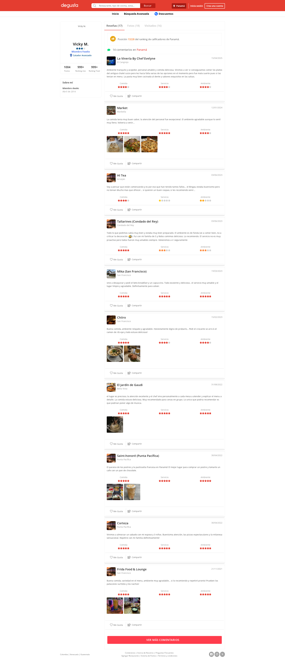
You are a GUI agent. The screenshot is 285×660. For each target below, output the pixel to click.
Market (122, 108)
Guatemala (85, 654)
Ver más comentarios (163, 640)
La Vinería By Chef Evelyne (136, 58)
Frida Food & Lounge (132, 569)
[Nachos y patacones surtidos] (132, 605)
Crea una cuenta (214, 5)
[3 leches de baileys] (115, 144)
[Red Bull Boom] (115, 605)
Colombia (64, 654)
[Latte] (132, 491)
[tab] (114, 25)
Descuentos (164, 13)
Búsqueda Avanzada (136, 13)
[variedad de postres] (115, 491)
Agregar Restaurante (130, 656)
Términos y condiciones (167, 656)
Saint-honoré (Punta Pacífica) (138, 456)
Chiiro (121, 317)
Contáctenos (130, 653)
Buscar (148, 5)
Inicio (115, 13)
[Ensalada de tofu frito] (132, 144)
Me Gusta (118, 96)
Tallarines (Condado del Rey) (137, 221)
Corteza (122, 523)
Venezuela (74, 654)
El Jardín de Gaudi (130, 385)
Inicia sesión (196, 5)
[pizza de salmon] (149, 144)
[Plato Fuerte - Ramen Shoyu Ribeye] (115, 353)
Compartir (137, 96)
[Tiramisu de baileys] (115, 424)
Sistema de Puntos (148, 656)
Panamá (180, 5)
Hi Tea (121, 175)
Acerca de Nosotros (145, 653)
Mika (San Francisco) (132, 271)
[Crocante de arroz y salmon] (132, 353)
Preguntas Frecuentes (165, 653)
